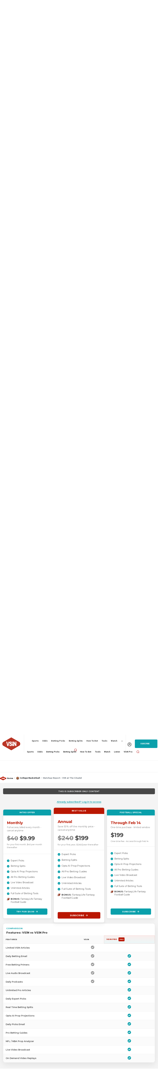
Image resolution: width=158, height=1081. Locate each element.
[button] (76, 750)
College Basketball (30, 778)
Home (10, 778)
